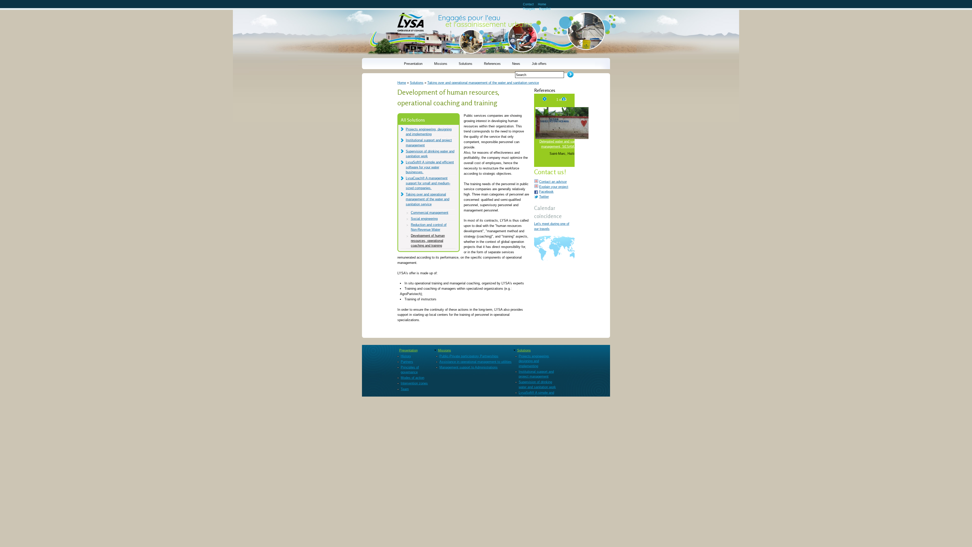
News (516, 64)
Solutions (465, 64)
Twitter (544, 197)
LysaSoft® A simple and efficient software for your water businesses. (430, 167)
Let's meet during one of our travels (551, 226)
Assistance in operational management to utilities (475, 362)
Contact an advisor (553, 182)
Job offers (539, 64)
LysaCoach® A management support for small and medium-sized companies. (428, 183)
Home (542, 4)
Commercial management (429, 212)
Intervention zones (414, 383)
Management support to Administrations (468, 367)
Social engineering (424, 219)
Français (529, 8)
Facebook (546, 191)
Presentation (413, 64)
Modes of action (412, 378)
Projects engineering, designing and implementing (534, 361)
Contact (528, 4)
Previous (544, 98)
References (492, 64)
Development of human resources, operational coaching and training (428, 240)
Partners (407, 362)
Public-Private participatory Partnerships (468, 356)
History (406, 356)
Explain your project (553, 187)
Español (545, 8)
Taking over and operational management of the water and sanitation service (483, 83)
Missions (440, 64)
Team (405, 389)
